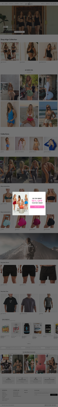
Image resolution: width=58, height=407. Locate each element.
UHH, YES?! (37, 206)
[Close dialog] (13, 192)
